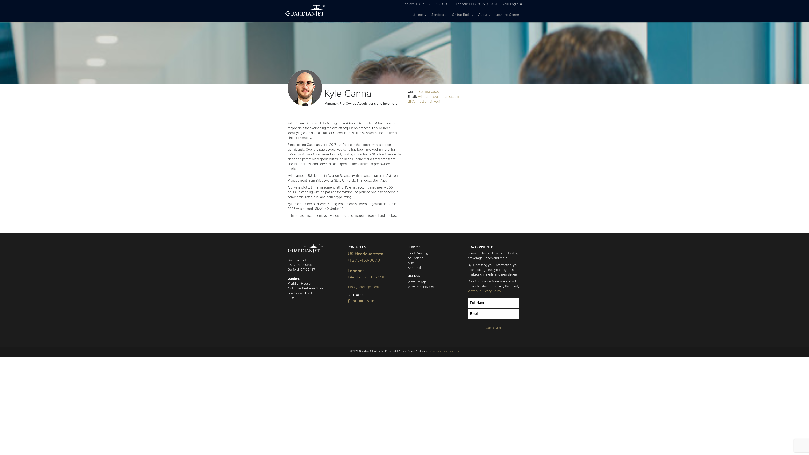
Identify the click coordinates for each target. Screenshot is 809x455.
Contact (408, 3)
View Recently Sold (421, 287)
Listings (418, 15)
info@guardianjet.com (363, 287)
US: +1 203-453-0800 (434, 3)
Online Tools (461, 15)
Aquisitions (415, 258)
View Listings (417, 282)
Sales (411, 263)
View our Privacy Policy (484, 291)
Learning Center (507, 15)
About (483, 15)
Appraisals (415, 268)
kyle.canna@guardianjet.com (438, 97)
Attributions (422, 350)
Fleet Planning (418, 253)
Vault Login (510, 3)
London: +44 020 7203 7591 (476, 3)
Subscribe (493, 328)
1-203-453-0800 (427, 92)
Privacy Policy (406, 350)
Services (438, 15)
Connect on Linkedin (426, 101)
